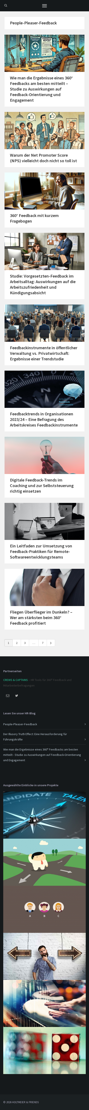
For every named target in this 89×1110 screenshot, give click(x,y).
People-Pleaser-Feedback (33, 22)
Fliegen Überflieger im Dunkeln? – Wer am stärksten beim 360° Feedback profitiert (41, 617)
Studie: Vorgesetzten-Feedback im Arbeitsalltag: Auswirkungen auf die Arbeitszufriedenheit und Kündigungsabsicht (43, 284)
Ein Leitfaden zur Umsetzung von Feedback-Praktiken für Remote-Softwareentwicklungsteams (41, 551)
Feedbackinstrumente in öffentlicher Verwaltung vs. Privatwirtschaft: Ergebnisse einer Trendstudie (43, 353)
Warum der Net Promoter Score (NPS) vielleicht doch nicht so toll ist (43, 157)
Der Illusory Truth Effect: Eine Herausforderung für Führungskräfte (35, 736)
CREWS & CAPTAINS (15, 680)
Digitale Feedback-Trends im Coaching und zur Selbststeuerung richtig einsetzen (42, 485)
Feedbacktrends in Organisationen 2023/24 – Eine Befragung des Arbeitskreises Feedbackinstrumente (44, 419)
